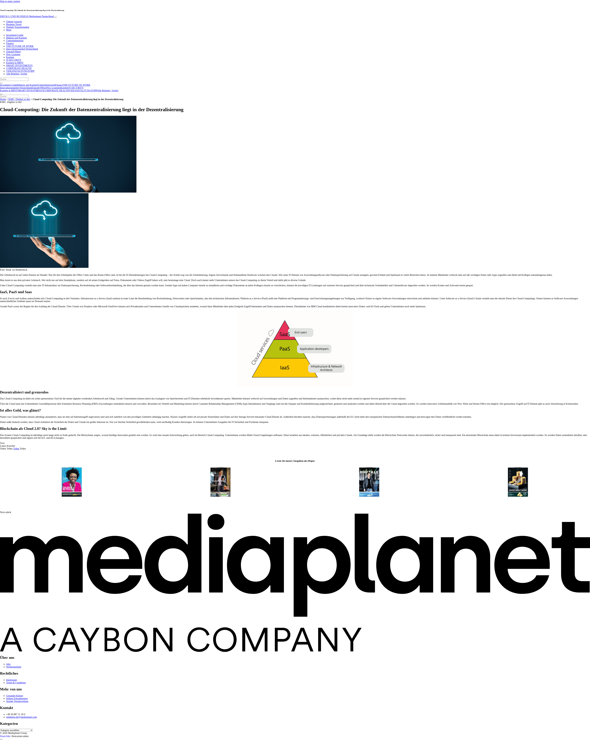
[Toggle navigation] (55, 17)
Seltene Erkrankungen (17, 698)
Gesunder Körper (14, 695)
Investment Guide (14, 35)
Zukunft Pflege (13, 51)
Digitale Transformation (17, 27)
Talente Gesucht (14, 21)
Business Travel (14, 24)
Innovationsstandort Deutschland (22, 49)
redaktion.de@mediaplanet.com (21, 717)
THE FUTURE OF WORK (20, 46)
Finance (10, 43)
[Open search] (1, 83)
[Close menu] (1, 94)
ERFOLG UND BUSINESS (27, 16)
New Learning (13, 54)
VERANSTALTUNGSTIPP (20, 71)
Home (3, 99)
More (8, 30)
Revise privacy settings (20, 736)
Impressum (11, 680)
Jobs (8, 664)
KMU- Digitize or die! (19, 99)
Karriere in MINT (15, 62)
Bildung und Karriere (16, 38)
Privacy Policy (5, 736)
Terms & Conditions (16, 682)
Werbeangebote (13, 667)
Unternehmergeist (14, 40)
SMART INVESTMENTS (19, 65)
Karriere (10, 57)
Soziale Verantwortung (17, 701)
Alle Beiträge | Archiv (16, 73)
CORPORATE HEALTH (18, 68)
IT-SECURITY (13, 60)
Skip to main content (10, 1)
